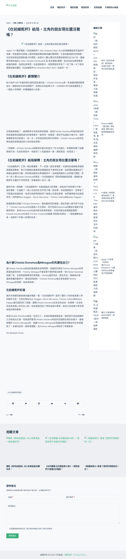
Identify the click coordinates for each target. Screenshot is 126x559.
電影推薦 (74, 7)
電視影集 (85, 7)
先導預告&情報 (111, 7)
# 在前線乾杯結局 (14, 392)
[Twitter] (26, 403)
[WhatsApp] (78, 403)
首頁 (52, 7)
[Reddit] (52, 403)
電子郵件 (70, 497)
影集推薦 (98, 7)
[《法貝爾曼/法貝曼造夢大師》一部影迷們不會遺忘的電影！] (63, 450)
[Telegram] (65, 403)
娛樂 (14, 23)
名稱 (10, 497)
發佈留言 (12, 535)
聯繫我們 (68, 555)
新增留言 (12, 506)
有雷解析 (20, 23)
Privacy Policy (80, 555)
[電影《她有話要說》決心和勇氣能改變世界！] (24, 450)
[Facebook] (13, 403)
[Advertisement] (45, 111)
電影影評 (61, 7)
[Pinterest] (39, 403)
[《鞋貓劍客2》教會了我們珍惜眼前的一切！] (102, 450)
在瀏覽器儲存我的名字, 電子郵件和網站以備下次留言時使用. (31, 529)
